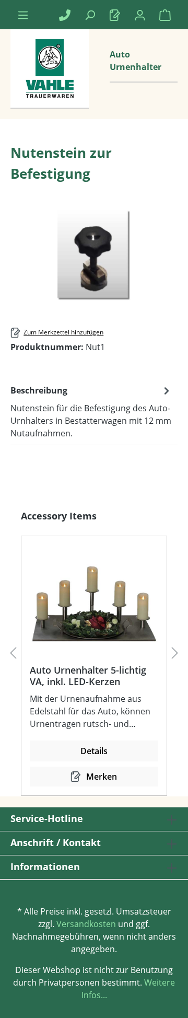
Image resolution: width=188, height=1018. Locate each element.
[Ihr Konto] (139, 14)
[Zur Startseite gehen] (49, 79)
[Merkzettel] (114, 14)
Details (94, 751)
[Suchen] (89, 14)
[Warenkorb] (165, 14)
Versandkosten (86, 924)
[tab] (91, 411)
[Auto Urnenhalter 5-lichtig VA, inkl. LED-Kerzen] (94, 604)
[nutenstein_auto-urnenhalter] (94, 255)
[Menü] (23, 14)
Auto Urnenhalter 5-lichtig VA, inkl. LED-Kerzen (88, 675)
